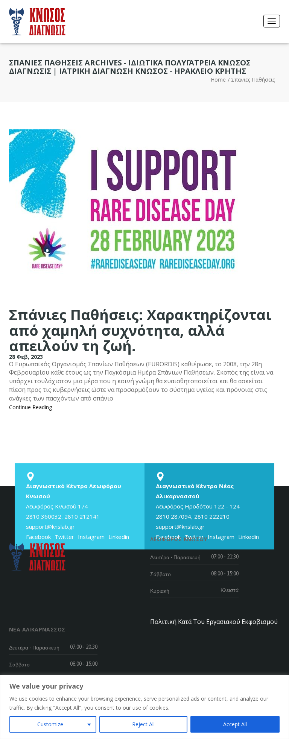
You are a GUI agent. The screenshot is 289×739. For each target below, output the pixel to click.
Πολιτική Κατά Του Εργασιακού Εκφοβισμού (214, 622)
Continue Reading (30, 407)
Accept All (235, 724)
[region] (144, 707)
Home (218, 79)
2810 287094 (173, 516)
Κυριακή (159, 591)
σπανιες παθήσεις (253, 79)
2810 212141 (82, 516)
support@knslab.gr (50, 526)
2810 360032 (43, 516)
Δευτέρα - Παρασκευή (175, 557)
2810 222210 (212, 516)
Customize (50, 724)
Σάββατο (160, 574)
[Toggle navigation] (271, 21)
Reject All (143, 724)
